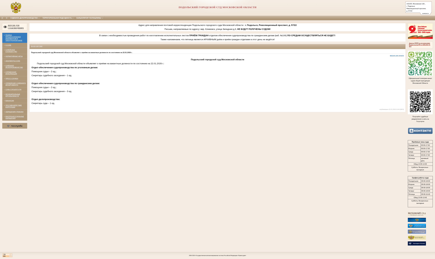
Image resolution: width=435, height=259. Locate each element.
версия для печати (397, 55)
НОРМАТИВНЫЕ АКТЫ (14, 56)
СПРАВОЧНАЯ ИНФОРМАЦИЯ (11, 73)
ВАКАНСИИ (9, 101)
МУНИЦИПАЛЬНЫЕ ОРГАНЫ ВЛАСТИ (12, 95)
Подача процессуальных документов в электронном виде (13, 37)
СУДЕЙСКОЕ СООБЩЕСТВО (11, 51)
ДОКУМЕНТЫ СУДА (12, 61)
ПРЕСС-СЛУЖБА (11, 78)
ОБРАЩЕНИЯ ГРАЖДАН (14, 112)
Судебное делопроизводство (24, 18)
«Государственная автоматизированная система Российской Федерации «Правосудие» (220, 255)
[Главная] (2, 18)
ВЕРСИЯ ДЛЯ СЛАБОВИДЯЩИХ (16, 27)
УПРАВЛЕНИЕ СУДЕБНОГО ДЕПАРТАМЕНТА (15, 84)
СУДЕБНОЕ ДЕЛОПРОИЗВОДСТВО (14, 66)
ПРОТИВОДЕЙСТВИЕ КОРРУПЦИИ (13, 106)
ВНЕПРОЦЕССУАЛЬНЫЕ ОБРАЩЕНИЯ (14, 117)
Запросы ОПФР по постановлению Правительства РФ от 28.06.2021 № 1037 (419, 44)
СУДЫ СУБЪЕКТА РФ (13, 89)
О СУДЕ (8, 45)
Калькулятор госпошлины (89, 18)
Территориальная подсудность (57, 18)
